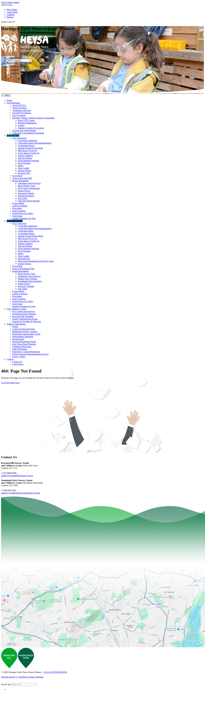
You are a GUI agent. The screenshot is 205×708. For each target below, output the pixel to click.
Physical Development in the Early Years (36, 261)
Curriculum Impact (26, 145)
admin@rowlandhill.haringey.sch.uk (17, 475)
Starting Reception (26, 196)
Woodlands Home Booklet (29, 281)
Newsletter (17, 208)
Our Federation (13, 103)
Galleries (11, 14)
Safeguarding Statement (22, 336)
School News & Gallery (22, 213)
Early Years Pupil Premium (24, 344)
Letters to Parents (19, 206)
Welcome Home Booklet (29, 201)
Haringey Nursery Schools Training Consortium (33, 118)
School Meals (18, 203)
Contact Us (17, 361)
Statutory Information (16, 324)
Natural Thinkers (25, 155)
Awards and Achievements (24, 130)
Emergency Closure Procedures (26, 351)
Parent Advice (24, 191)
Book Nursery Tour (26, 186)
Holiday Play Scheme (27, 279)
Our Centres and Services (23, 311)
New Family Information (29, 188)
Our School (17, 176)
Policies (10, 17)
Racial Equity (18, 339)
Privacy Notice (18, 356)
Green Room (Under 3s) (28, 153)
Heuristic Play (24, 173)
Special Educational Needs (24, 341)
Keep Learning (19, 211)
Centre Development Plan (23, 329)
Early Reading (24, 163)
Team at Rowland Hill (22, 178)
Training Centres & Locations (31, 128)
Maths (20, 165)
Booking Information (27, 123)
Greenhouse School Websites (30, 677)
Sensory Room (24, 170)
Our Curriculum (19, 138)
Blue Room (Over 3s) (27, 150)
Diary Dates (12, 9)
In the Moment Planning (28, 160)
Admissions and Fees (21, 110)
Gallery (21, 125)
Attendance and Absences (29, 183)
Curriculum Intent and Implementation (34, 143)
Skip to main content (10, 2)
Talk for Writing (25, 158)
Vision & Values (19, 108)
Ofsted (15, 326)
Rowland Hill (13, 135)
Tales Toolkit (23, 168)
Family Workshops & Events (25, 319)
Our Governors (19, 115)
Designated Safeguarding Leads (26, 334)
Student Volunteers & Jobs (24, 218)
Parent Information (20, 181)
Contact (10, 359)
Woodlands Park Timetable (24, 314)
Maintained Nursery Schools (24, 331)
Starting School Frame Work (30, 148)
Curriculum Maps (25, 231)
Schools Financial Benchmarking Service (30, 354)
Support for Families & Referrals (26, 321)
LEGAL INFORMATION (55, 672)
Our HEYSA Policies (21, 113)
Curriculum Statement (27, 140)
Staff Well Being (19, 349)
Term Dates (17, 216)
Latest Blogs (17, 364)
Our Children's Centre (16, 309)
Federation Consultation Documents (28, 133)
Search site (6, 684)
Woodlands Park (15, 221)
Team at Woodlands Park (23, 269)
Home (9, 100)
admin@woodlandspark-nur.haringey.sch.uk (20, 493)
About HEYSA (19, 105)
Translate (27, 63)
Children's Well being (21, 346)
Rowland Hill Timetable (22, 316)
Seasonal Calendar (26, 193)
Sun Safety (22, 198)
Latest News (12, 12)
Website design (7, 677)
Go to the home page (10, 382)
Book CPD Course (26, 120)
